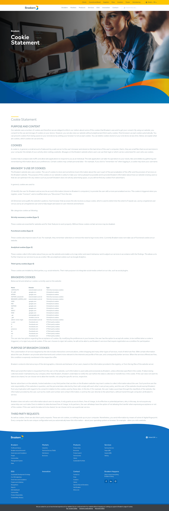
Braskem (65, 7)
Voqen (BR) (107, 450)
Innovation (106, 7)
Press (113, 2)
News (12, 463)
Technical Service (109, 448)
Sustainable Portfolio (79, 460)
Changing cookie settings (86, 508)
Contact (115, 7)
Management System (17, 460)
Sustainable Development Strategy (20, 474)
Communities (14, 458)
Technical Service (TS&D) (49, 450)
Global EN (151, 2)
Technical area (77, 455)
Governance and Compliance (18, 453)
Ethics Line (76, 490)
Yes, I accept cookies (71, 508)
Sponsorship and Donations (80, 484)
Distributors (45, 453)
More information (100, 508)
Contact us (76, 474)
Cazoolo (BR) (108, 453)
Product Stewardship (17, 495)
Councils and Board (95, 2)
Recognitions (14, 484)
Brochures (45, 455)
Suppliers (106, 2)
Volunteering (136, 2)
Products (82, 7)
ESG (98, 7)
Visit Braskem (77, 487)
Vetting (106, 455)
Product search (77, 453)
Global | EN (151, 437)
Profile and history (16, 448)
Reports (13, 487)
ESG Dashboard (15, 490)
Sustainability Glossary (17, 497)
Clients (84, 2)
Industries (45, 448)
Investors (120, 2)
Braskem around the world (18, 450)
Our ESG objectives (16, 477)
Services (91, 7)
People (128, 2)
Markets (73, 7)
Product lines (76, 448)
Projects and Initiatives (17, 482)
